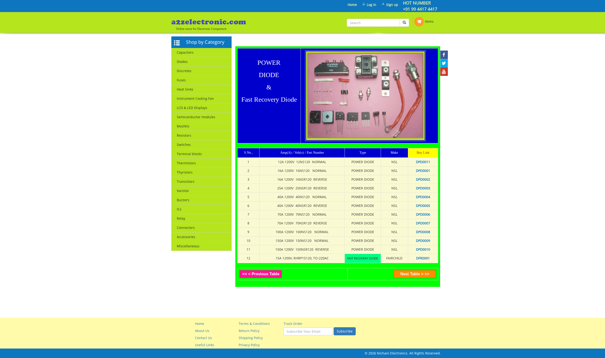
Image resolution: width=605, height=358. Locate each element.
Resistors (184, 135)
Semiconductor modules (196, 117)
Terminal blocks (189, 154)
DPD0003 (423, 188)
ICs (179, 209)
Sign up (392, 4)
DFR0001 (423, 258)
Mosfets (183, 126)
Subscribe (345, 331)
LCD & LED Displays (192, 107)
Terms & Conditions (254, 323)
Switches (184, 144)
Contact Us (203, 338)
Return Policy (249, 330)
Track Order (293, 323)
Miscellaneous (188, 246)
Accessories (186, 237)
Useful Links (204, 345)
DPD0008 (423, 232)
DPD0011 (423, 162)
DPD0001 (423, 170)
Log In (371, 4)
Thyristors (185, 172)
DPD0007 (423, 223)
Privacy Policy (249, 345)
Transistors (185, 181)
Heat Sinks (185, 89)
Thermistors (186, 163)
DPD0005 (423, 205)
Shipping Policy (251, 338)
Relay (181, 218)
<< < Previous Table (260, 274)
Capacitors (185, 52)
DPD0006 (423, 214)
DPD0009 (423, 240)
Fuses (181, 80)
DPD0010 (423, 249)
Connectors (186, 227)
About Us (202, 330)
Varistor (183, 190)
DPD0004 (423, 197)
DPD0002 (423, 179)
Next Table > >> (414, 274)
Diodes (182, 61)
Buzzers (183, 200)
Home (352, 4)
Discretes (184, 71)
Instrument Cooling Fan (195, 98)
